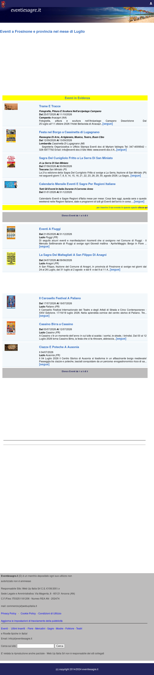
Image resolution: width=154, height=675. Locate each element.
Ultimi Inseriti (17, 628)
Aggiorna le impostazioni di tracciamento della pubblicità (32, 620)
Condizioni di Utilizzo (49, 613)
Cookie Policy (28, 613)
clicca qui (143, 207)
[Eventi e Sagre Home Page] (3, 7)
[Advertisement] (75, 66)
